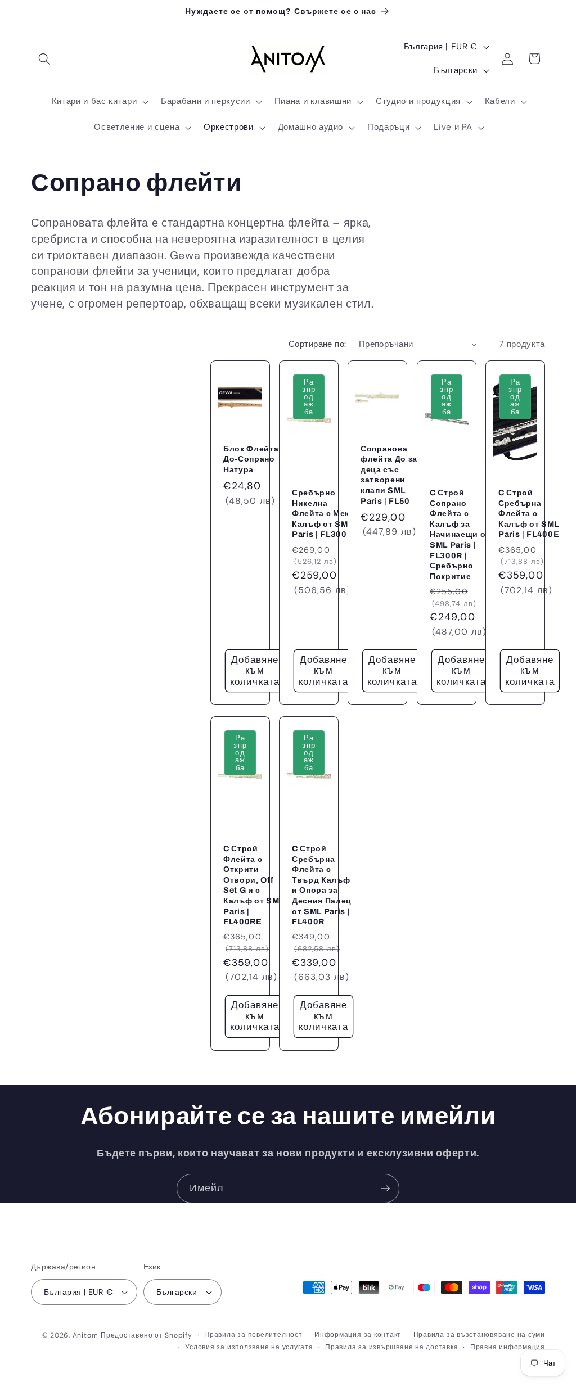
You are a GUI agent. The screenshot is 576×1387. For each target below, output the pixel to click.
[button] (44, 58)
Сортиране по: (317, 344)
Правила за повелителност (253, 1334)
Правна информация (507, 1347)
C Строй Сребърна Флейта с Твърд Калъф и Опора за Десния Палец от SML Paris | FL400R (322, 885)
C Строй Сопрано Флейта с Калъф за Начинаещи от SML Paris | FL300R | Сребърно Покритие (460, 534)
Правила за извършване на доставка (391, 1347)
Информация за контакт (357, 1334)
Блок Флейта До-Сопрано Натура (250, 458)
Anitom (85, 1335)
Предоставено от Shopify (146, 1335)
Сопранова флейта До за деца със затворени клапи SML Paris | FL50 (389, 474)
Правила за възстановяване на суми (479, 1334)
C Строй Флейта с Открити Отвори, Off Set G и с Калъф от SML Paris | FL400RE (253, 885)
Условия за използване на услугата (249, 1347)
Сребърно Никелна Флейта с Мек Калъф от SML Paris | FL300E (322, 513)
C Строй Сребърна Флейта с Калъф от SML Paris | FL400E (528, 513)
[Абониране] (385, 1188)
